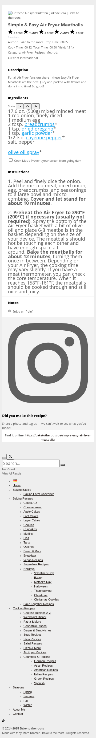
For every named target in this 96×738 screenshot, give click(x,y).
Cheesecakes (32, 507)
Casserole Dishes (35, 625)
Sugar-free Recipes (36, 564)
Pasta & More (32, 621)
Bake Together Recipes (38, 604)
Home (17, 485)
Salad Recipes (32, 643)
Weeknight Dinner (34, 617)
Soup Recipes (32, 634)
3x (36, 106)
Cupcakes (30, 529)
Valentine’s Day (44, 573)
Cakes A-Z (30, 502)
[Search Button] (63, 465)
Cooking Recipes (24, 608)
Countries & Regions (36, 656)
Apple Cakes (31, 511)
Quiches (28, 546)
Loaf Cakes (30, 516)
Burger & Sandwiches (37, 630)
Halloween (40, 586)
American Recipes (46, 669)
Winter (27, 705)
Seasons (18, 687)
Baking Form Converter (38, 494)
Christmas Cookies (46, 599)
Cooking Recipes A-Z (37, 612)
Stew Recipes (32, 639)
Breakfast (29, 555)
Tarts (26, 542)
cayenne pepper (44, 137)
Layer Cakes (31, 520)
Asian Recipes (43, 665)
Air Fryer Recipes (34, 652)
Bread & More (32, 551)
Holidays (29, 568)
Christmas (40, 595)
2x (28, 106)
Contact (18, 713)
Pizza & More (32, 648)
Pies (26, 538)
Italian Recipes (43, 674)
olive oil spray (23, 152)
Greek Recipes (44, 678)
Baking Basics (22, 489)
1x (20, 106)
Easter (38, 577)
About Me (19, 709)
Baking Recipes (23, 498)
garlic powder (37, 133)
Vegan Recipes (33, 560)
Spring (27, 692)
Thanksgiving (42, 590)
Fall (25, 700)
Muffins (28, 533)
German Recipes (45, 661)
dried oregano (37, 128)
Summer (28, 696)
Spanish (39, 683)
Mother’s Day (42, 581)
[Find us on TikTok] (3, 721)
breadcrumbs (40, 124)
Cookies (28, 524)
